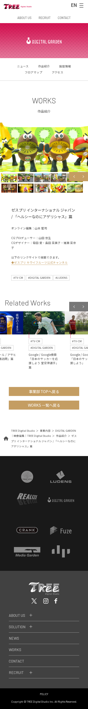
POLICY (44, 694)
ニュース (23, 66)
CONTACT (64, 17)
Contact (16, 661)
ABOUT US (24, 17)
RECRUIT (45, 17)
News (14, 638)
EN (74, 5)
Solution (17, 627)
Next (83, 176)
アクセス (57, 72)
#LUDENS (61, 277)
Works (15, 649)
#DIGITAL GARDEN (39, 277)
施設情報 (65, 66)
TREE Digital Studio (23, 430)
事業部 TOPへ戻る (44, 391)
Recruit (16, 672)
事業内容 (45, 430)
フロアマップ (33, 72)
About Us (17, 615)
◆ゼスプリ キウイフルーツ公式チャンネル (39, 262)
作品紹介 (44, 66)
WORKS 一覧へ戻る (44, 405)
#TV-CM (18, 277)
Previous (73, 176)
